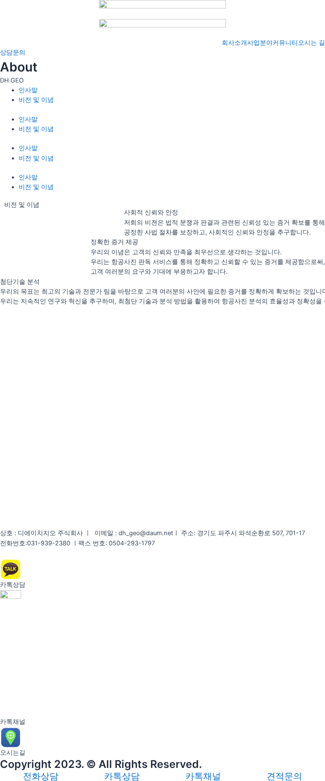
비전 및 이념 (36, 100)
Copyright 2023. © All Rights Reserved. (101, 764)
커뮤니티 (285, 43)
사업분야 (260, 43)
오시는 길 (311, 43)
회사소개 (234, 43)
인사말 (28, 90)
